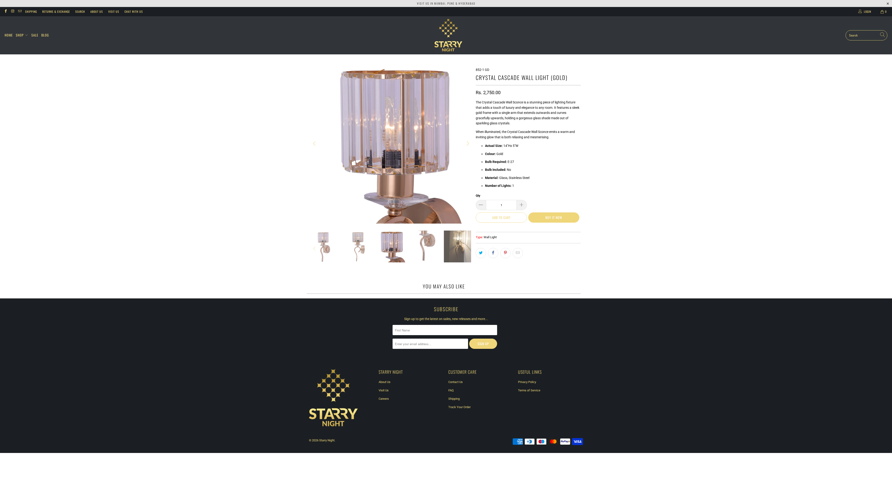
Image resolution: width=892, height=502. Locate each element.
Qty (478, 195)
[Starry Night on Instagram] (12, 11)
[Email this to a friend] (518, 253)
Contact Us (455, 382)
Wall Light (490, 237)
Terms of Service (529, 390)
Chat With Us (134, 11)
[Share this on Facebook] (493, 253)
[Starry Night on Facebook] (5, 11)
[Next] (467, 144)
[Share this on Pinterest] (505, 253)
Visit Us (113, 11)
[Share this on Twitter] (481, 253)
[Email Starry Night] (20, 11)
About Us (96, 11)
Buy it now (553, 217)
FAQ (451, 390)
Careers (384, 398)
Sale (34, 35)
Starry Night (326, 440)
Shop (20, 35)
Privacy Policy (527, 382)
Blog (45, 35)
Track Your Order (459, 407)
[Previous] (314, 144)
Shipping (31, 11)
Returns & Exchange (56, 11)
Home (9, 35)
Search (80, 11)
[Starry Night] (448, 35)
